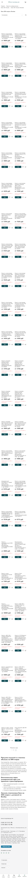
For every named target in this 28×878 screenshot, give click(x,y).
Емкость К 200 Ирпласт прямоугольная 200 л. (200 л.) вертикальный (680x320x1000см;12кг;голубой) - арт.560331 (20, 638)
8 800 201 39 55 (5, 823)
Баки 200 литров (5, 7)
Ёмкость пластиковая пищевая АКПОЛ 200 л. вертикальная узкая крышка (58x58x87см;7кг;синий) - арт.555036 (7, 125)
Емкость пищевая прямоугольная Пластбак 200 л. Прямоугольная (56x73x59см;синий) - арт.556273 (20, 394)
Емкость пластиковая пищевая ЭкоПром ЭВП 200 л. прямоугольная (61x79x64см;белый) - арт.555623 (20, 216)
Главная (3, 6)
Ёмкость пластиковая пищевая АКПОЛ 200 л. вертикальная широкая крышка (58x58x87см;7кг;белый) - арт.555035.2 (20, 95)
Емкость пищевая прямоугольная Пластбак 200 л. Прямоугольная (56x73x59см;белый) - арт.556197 (6, 394)
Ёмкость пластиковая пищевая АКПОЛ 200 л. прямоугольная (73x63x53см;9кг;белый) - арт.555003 (7, 36)
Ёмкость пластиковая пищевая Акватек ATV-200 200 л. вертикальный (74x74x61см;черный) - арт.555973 (7, 156)
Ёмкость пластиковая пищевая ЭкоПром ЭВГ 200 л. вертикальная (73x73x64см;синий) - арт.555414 (20, 246)
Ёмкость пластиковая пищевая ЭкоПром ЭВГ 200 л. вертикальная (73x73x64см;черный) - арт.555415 (7, 276)
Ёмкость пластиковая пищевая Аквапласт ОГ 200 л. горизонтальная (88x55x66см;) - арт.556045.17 (7, 453)
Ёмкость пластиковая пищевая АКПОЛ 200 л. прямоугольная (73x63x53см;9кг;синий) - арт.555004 (20, 36)
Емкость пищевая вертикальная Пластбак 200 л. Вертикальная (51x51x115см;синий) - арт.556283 (20, 424)
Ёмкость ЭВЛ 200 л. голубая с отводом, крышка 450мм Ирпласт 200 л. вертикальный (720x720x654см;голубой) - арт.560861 (7, 700)
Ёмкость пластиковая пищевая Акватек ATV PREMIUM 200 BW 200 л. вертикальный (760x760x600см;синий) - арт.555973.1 (20, 484)
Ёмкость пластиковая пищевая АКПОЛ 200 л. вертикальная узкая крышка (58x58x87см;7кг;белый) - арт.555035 (7, 95)
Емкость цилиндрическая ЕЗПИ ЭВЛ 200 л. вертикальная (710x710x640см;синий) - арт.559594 (7, 545)
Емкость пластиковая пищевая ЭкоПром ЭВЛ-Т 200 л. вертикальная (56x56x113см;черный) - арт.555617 (7, 216)
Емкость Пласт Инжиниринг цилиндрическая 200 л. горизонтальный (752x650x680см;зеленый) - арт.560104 (21, 576)
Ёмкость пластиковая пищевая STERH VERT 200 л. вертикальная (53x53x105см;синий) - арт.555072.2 (6, 186)
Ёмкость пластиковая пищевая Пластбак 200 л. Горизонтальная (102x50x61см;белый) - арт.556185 (7, 334)
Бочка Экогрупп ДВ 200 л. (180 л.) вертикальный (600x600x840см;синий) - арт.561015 (20, 730)
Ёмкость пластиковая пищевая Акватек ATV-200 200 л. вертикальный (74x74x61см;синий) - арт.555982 (20, 156)
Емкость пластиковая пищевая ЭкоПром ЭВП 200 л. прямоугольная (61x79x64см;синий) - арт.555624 (7, 246)
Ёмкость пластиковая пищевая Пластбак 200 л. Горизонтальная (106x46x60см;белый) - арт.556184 (7, 305)
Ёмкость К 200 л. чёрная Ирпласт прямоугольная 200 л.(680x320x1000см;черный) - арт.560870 (20, 700)
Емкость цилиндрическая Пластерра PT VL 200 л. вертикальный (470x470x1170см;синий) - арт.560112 (7, 607)
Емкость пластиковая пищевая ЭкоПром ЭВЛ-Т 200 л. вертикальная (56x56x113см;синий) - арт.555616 (20, 186)
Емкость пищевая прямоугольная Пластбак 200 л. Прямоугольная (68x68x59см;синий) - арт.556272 (20, 364)
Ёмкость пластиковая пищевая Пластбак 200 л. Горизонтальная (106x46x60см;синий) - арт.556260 (20, 305)
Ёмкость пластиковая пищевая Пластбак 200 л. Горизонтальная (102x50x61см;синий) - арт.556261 (20, 334)
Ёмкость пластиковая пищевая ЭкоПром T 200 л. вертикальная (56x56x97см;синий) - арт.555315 (20, 276)
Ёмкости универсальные (12, 6)
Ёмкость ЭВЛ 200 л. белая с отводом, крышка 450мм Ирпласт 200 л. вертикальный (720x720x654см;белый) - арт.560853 (20, 670)
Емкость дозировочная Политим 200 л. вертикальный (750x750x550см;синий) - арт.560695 (7, 669)
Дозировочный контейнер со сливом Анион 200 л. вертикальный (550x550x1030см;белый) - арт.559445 (7, 484)
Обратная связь (6, 846)
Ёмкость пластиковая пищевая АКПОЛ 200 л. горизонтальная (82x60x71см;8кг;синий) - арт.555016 (20, 65)
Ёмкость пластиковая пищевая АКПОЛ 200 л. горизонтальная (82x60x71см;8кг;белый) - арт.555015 (7, 65)
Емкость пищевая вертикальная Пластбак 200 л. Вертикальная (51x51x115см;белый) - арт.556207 (7, 424)
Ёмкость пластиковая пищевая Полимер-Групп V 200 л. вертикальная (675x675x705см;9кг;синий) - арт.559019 (20, 453)
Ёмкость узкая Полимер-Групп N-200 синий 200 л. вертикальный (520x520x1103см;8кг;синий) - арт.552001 (7, 576)
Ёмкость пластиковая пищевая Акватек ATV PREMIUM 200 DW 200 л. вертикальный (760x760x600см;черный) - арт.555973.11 (7, 514)
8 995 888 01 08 (5, 825)
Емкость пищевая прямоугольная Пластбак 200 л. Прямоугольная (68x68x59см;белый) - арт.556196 (6, 364)
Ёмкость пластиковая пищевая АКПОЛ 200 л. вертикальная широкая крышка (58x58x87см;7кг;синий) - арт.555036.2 (20, 125)
